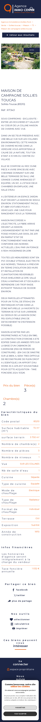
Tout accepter (20, 714)
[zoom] (20, 68)
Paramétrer (20, 708)
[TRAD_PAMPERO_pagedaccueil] (19, 12)
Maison (26, 25)
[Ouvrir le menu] (38, 9)
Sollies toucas (14, 25)
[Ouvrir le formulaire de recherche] (31, 9)
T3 (33, 25)
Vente (3, 25)
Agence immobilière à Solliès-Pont (16, 22)
